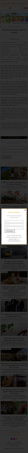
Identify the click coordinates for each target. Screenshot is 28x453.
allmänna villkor (13, 239)
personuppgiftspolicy (14, 240)
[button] (25, 210)
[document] (14, 226)
